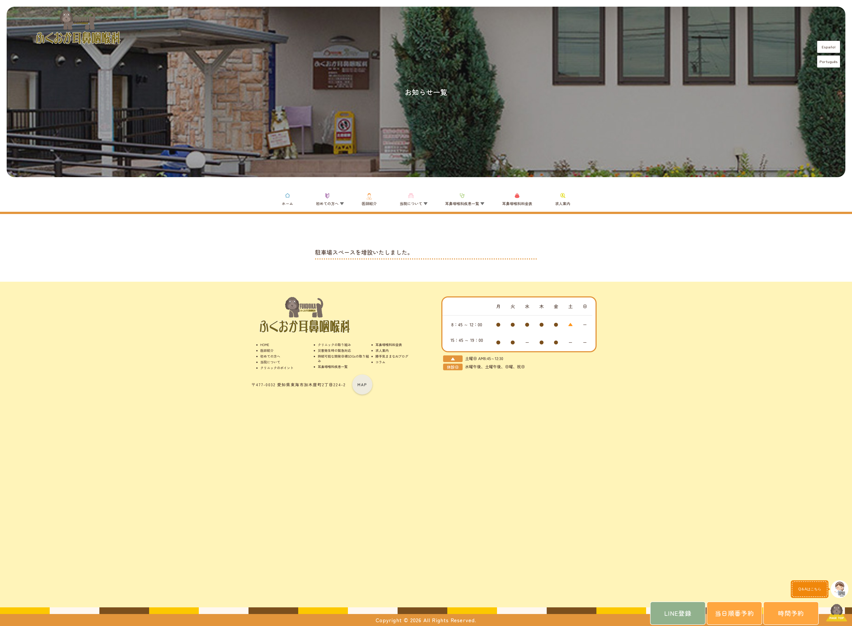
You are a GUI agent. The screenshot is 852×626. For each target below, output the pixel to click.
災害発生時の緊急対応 (334, 350)
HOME (264, 344)
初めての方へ (270, 356)
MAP (362, 384)
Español (829, 47)
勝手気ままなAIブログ (391, 356)
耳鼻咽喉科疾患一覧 (333, 366)
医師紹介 (267, 350)
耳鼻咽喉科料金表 (388, 344)
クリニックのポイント (277, 367)
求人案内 (382, 350)
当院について (270, 362)
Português (828, 61)
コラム (380, 362)
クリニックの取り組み (334, 344)
